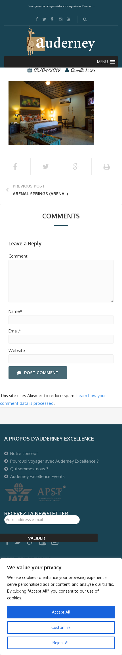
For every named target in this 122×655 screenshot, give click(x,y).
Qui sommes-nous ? (29, 468)
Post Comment (41, 372)
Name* (15, 311)
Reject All (61, 642)
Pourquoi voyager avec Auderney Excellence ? (54, 461)
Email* (15, 331)
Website (17, 350)
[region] (61, 606)
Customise (61, 627)
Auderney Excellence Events (37, 476)
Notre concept (24, 453)
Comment (18, 256)
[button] (102, 62)
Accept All (61, 612)
